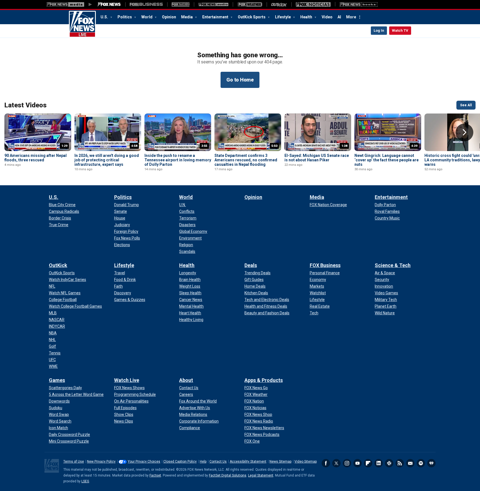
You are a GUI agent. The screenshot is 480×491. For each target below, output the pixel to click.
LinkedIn (378, 463)
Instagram (347, 463)
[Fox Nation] (180, 4)
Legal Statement (260, 475)
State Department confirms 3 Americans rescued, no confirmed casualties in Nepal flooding (245, 160)
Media (187, 17)
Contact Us (218, 461)
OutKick (58, 265)
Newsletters (410, 463)
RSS (400, 463)
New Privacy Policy (101, 461)
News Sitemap (280, 461)
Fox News (82, 24)
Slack (389, 463)
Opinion (169, 17)
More (351, 17)
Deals (250, 265)
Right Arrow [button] (464, 132)
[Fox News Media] (109, 4)
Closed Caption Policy (180, 461)
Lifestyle (283, 17)
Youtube (357, 463)
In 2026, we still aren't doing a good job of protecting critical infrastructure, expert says (106, 160)
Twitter (336, 463)
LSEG (85, 481)
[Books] (358, 4)
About (186, 380)
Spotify (421, 463)
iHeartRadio (431, 463)
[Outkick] (279, 4)
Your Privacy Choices (144, 461)
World (147, 17)
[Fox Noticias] (313, 4)
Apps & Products (263, 380)
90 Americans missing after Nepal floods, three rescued (35, 157)
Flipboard (368, 463)
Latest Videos (25, 105)
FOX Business (325, 265)
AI (339, 17)
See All (466, 105)
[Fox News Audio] (213, 4)
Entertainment (215, 17)
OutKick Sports (252, 17)
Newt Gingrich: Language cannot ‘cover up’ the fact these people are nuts (386, 160)
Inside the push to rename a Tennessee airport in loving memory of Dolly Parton (177, 160)
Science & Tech (393, 265)
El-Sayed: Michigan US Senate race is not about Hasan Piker (316, 157)
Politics (125, 17)
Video (327, 17)
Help (203, 461)
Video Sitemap (305, 461)
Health (306, 17)
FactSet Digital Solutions (227, 475)
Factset (155, 475)
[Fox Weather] (249, 4)
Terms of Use (73, 461)
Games (57, 380)
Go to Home (240, 80)
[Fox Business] (146, 4)
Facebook (326, 463)
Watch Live (126, 380)
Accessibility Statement (248, 461)
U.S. (105, 17)
